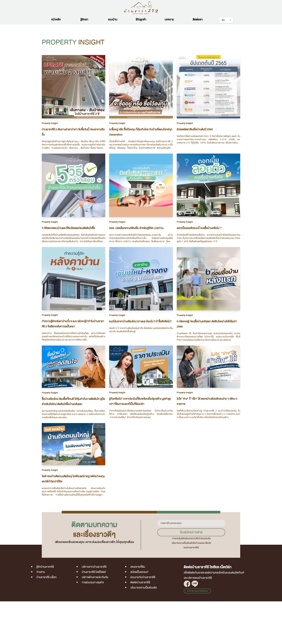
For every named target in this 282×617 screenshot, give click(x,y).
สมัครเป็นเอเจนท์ (139, 572)
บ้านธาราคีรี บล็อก (46, 577)
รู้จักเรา (84, 19)
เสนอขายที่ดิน (137, 566)
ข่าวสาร (40, 572)
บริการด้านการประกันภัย (95, 577)
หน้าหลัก (56, 19)
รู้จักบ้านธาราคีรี (45, 566)
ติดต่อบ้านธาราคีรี (140, 582)
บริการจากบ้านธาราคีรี (94, 566)
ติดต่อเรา (198, 19)
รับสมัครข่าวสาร (191, 532)
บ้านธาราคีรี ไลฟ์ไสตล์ (94, 572)
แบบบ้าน (112, 19)
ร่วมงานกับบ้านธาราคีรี (142, 577)
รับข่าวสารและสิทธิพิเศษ (197, 591)
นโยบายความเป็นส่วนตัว (143, 587)
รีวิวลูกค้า (141, 19)
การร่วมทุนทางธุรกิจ (93, 582)
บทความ (169, 19)
